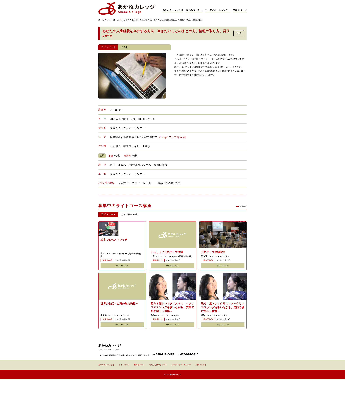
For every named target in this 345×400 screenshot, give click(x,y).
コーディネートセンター (217, 10)
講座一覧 (243, 207)
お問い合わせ (201, 365)
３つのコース (193, 10)
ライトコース (124, 365)
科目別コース (139, 365)
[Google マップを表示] (172, 137)
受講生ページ (240, 10)
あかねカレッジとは (173, 10)
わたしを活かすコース (158, 365)
